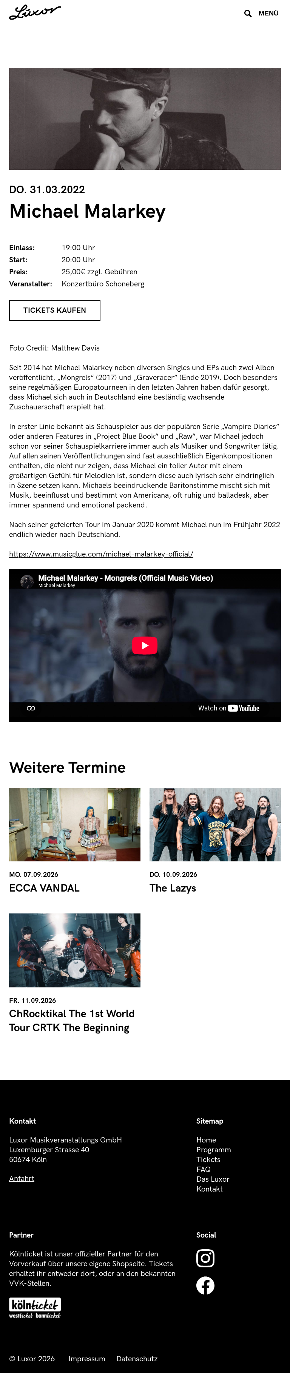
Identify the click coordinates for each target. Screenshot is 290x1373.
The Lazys (173, 888)
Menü (269, 13)
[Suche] (248, 13)
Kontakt (209, 1189)
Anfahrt (21, 1178)
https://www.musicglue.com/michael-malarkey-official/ (101, 554)
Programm (213, 1150)
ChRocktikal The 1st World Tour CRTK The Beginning (72, 1021)
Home (206, 1140)
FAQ (203, 1169)
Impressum (86, 1359)
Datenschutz (137, 1359)
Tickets (208, 1159)
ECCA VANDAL (44, 888)
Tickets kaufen (54, 310)
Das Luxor (213, 1179)
